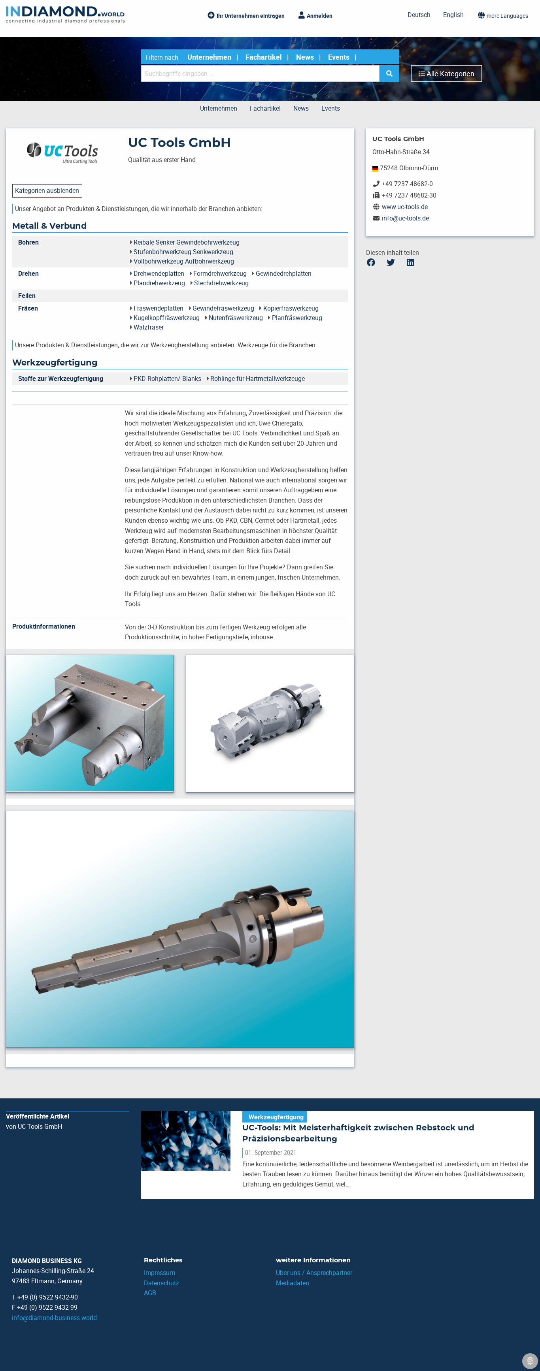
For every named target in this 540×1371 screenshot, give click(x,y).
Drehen (28, 273)
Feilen (27, 295)
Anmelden (319, 15)
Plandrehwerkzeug (159, 283)
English (453, 14)
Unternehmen (209, 57)
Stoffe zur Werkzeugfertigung (60, 378)
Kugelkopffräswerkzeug (167, 317)
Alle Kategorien (450, 73)
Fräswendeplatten (158, 308)
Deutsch (419, 14)
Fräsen (28, 308)
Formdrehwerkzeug (220, 273)
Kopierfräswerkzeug (291, 308)
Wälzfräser (149, 327)
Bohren (28, 242)
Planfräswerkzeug (297, 317)
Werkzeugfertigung (55, 363)
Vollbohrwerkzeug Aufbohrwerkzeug (184, 261)
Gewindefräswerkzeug (223, 308)
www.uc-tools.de (405, 206)
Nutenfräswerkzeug (236, 317)
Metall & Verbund (49, 226)
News (305, 57)
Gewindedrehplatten (284, 273)
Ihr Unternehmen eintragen (251, 15)
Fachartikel (263, 57)
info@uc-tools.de (405, 218)
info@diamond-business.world (54, 1317)
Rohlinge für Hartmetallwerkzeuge (257, 378)
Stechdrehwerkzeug (221, 283)
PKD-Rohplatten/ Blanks (167, 378)
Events (338, 57)
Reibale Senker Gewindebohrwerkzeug (187, 242)
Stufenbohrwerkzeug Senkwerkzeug (183, 251)
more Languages (507, 15)
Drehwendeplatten (159, 273)
